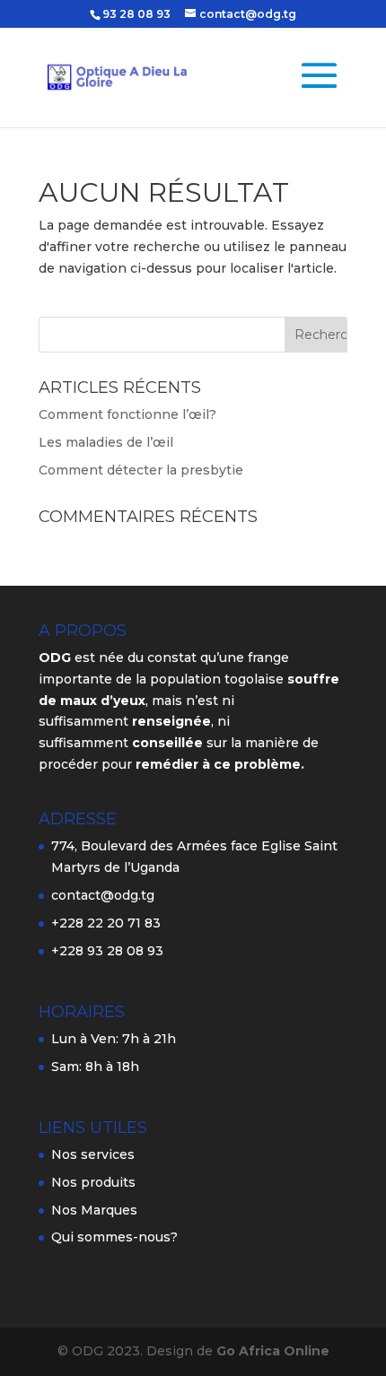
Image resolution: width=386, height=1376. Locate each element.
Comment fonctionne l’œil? (127, 414)
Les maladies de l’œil (106, 442)
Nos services (93, 1154)
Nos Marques (94, 1210)
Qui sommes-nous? (114, 1237)
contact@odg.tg (102, 895)
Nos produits (93, 1182)
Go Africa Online (272, 1351)
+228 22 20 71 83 (106, 923)
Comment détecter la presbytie (141, 470)
